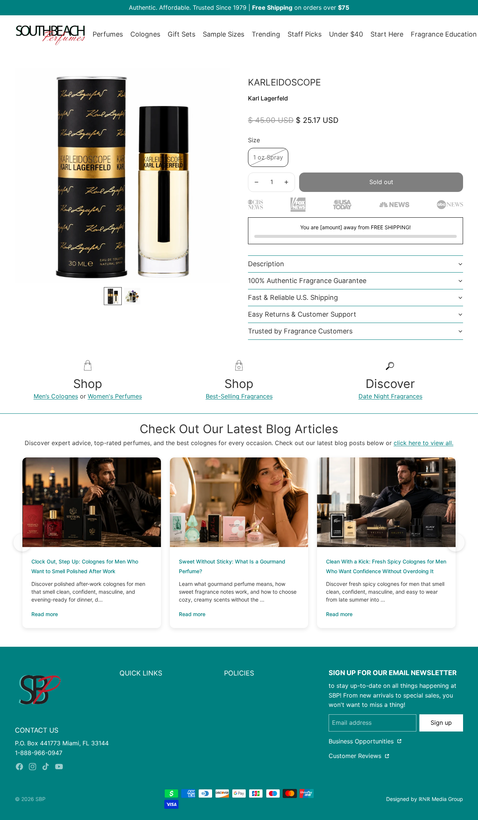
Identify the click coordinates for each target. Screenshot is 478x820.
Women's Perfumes (115, 396)
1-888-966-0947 (38, 753)
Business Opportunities (362, 741)
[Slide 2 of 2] (132, 296)
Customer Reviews (356, 756)
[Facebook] (19, 766)
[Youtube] (59, 766)
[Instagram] (32, 766)
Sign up (441, 722)
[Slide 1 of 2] (113, 296)
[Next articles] (456, 543)
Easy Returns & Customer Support (302, 314)
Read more (44, 614)
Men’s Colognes (56, 396)
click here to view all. (423, 443)
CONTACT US (36, 730)
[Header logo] (50, 34)
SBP (40, 799)
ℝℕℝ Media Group (441, 799)
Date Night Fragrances (390, 396)
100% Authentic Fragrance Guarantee (307, 281)
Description (266, 264)
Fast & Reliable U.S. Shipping (293, 297)
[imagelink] (39, 689)
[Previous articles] (22, 543)
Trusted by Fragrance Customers (300, 331)
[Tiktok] (45, 766)
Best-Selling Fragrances (239, 396)
